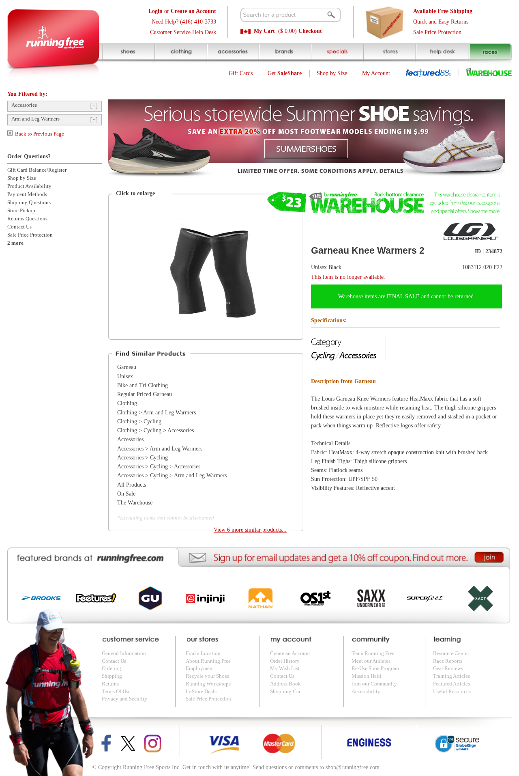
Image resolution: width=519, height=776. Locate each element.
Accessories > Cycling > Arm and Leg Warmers (172, 475)
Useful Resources (452, 691)
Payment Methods (27, 194)
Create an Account (290, 653)
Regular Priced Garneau (144, 394)
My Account (376, 73)
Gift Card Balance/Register (36, 170)
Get (285, 73)
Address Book (285, 684)
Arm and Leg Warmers (35, 119)
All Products (131, 485)
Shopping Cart (286, 691)
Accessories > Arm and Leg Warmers (159, 449)
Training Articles (451, 676)
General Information (124, 653)
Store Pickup (21, 210)
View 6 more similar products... (250, 530)
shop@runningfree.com (353, 767)
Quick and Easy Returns (440, 22)
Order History (285, 661)
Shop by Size (332, 73)
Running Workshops (208, 684)
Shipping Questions (29, 202)
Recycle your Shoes (207, 676)
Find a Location (203, 653)
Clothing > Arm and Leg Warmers (156, 413)
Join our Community (374, 684)
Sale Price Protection (437, 32)
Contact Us (19, 227)
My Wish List (285, 668)
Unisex (125, 376)
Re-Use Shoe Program (375, 668)
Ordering (111, 668)
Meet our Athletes (371, 661)
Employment (200, 668)
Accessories (24, 105)
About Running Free (208, 661)
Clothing (127, 403)
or (182, 11)
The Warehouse (134, 503)
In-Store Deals (201, 691)
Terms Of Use (116, 691)
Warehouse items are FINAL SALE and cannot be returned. (406, 296)
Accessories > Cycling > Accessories (158, 466)
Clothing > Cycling (139, 421)
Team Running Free (373, 653)
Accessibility (366, 691)
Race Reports (447, 661)
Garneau (126, 367)
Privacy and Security (124, 699)
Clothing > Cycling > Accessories (155, 430)
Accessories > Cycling (142, 458)
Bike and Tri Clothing (142, 385)
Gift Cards (241, 73)
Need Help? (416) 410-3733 (184, 22)
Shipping (112, 676)
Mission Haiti (367, 676)
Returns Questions (27, 219)
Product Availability (29, 186)
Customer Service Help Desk (183, 32)
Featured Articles (451, 684)
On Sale (126, 494)
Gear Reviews (448, 668)
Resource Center (451, 653)
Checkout (310, 31)
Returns (110, 684)
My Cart (264, 31)
